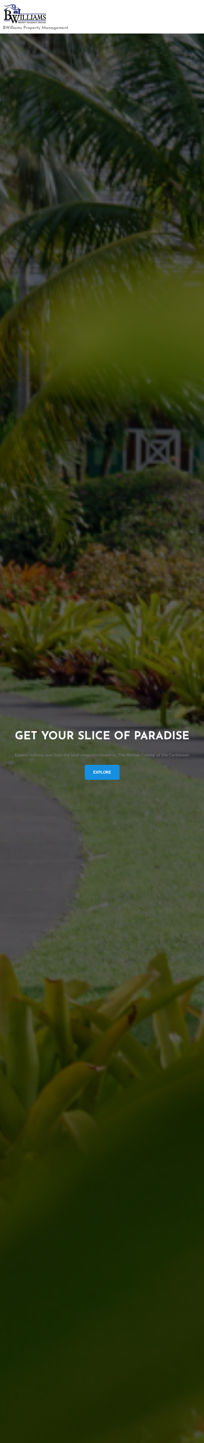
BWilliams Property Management (35, 28)
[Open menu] (195, 16)
